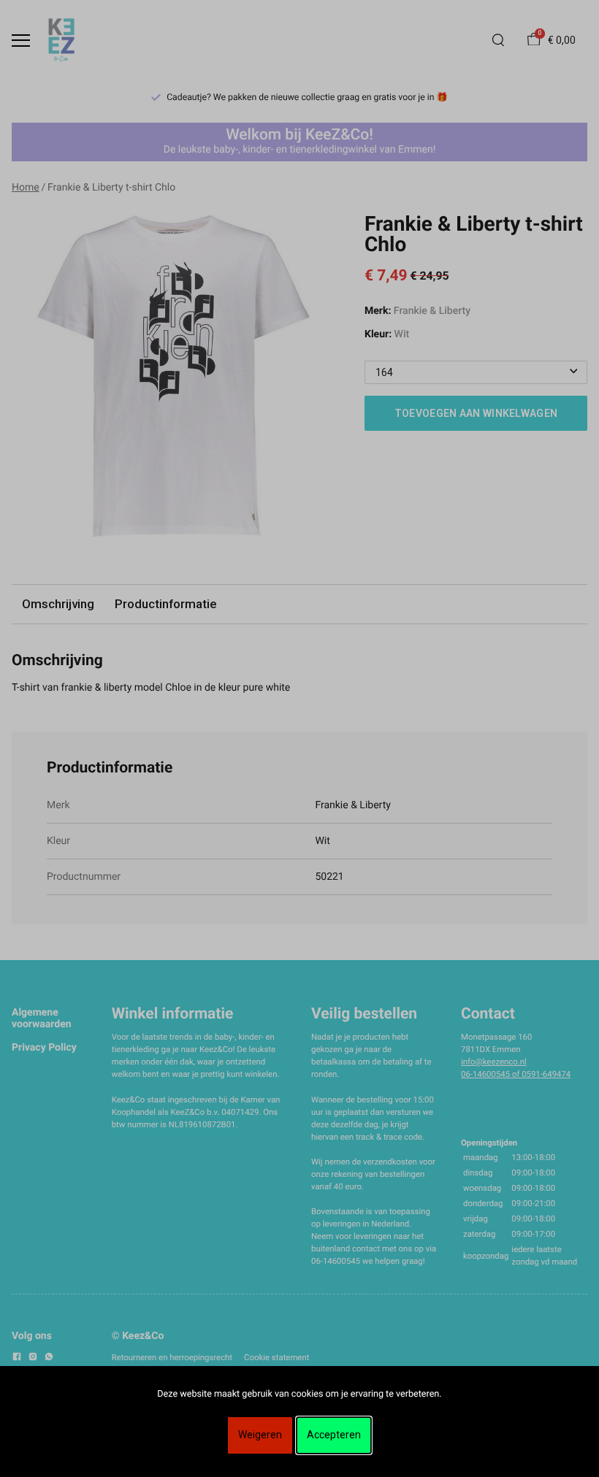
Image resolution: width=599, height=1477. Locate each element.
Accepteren (334, 1434)
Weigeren (260, 1434)
